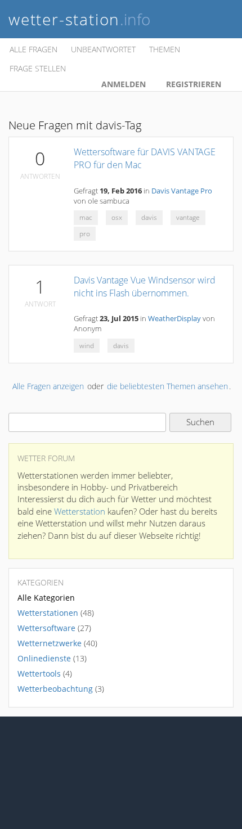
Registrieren (193, 84)
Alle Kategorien (46, 597)
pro (84, 233)
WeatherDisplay (174, 318)
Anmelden (123, 84)
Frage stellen (38, 68)
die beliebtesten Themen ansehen (167, 386)
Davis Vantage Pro (181, 191)
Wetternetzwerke (49, 643)
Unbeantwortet (103, 49)
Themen (164, 49)
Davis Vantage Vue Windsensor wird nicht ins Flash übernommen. (145, 286)
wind (86, 345)
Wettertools (39, 673)
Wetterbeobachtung (55, 688)
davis (149, 217)
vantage (188, 217)
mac (85, 217)
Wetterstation (79, 511)
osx (116, 217)
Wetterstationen (47, 612)
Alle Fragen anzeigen (48, 386)
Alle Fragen (33, 49)
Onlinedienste (44, 658)
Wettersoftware (46, 628)
